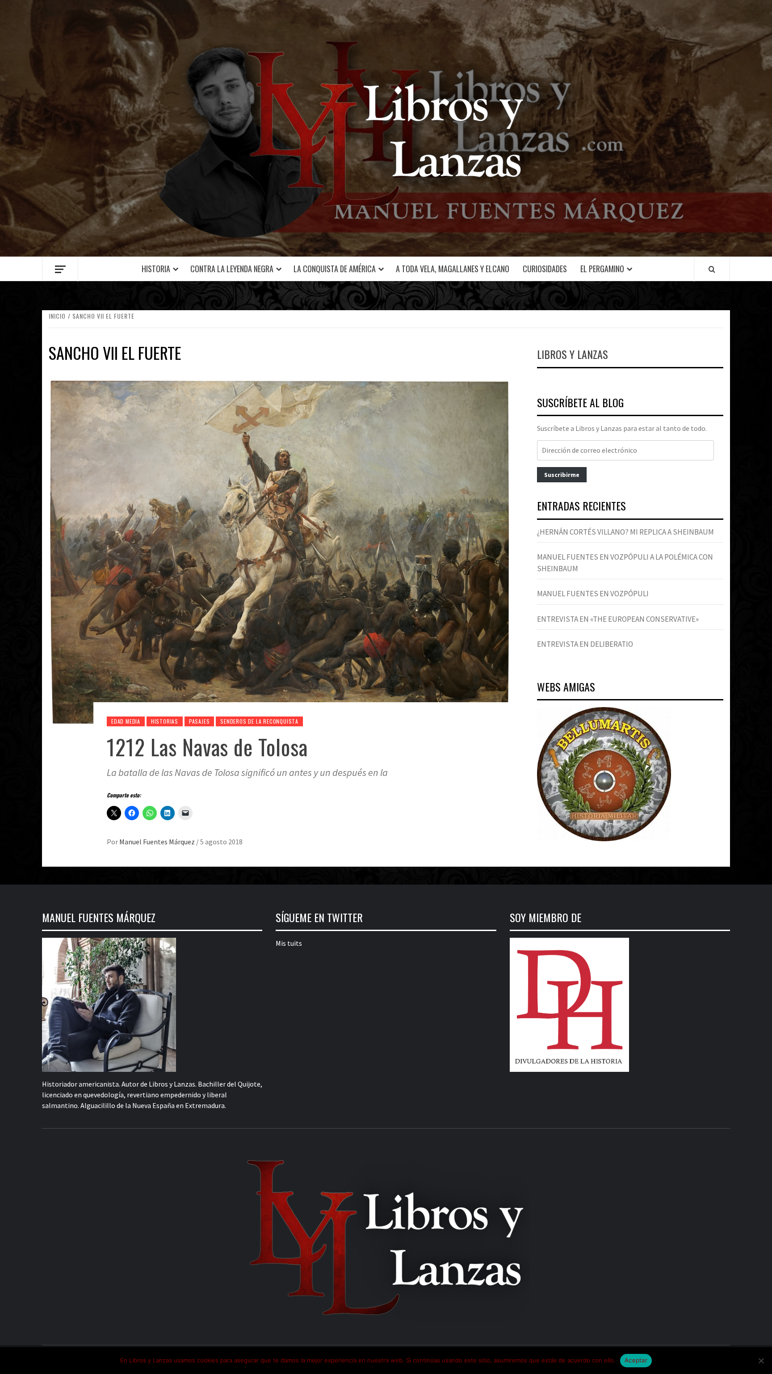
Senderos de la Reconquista (259, 721)
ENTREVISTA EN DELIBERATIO (585, 644)
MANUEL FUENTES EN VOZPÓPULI (593, 593)
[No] (760, 1360)
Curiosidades (545, 268)
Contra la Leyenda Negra (231, 268)
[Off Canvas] (60, 269)
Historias (164, 721)
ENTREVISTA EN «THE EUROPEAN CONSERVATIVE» (618, 619)
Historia (156, 268)
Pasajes (199, 721)
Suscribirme (561, 475)
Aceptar (636, 1360)
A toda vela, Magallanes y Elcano (452, 268)
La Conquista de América (335, 268)
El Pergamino (602, 268)
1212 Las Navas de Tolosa (207, 747)
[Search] (712, 269)
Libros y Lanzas (572, 354)
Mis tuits (289, 943)
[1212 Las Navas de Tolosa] (279, 551)
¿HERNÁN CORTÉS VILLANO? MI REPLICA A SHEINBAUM (625, 532)
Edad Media (125, 721)
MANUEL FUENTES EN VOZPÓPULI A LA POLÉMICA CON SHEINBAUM (625, 562)
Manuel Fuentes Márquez (157, 841)
